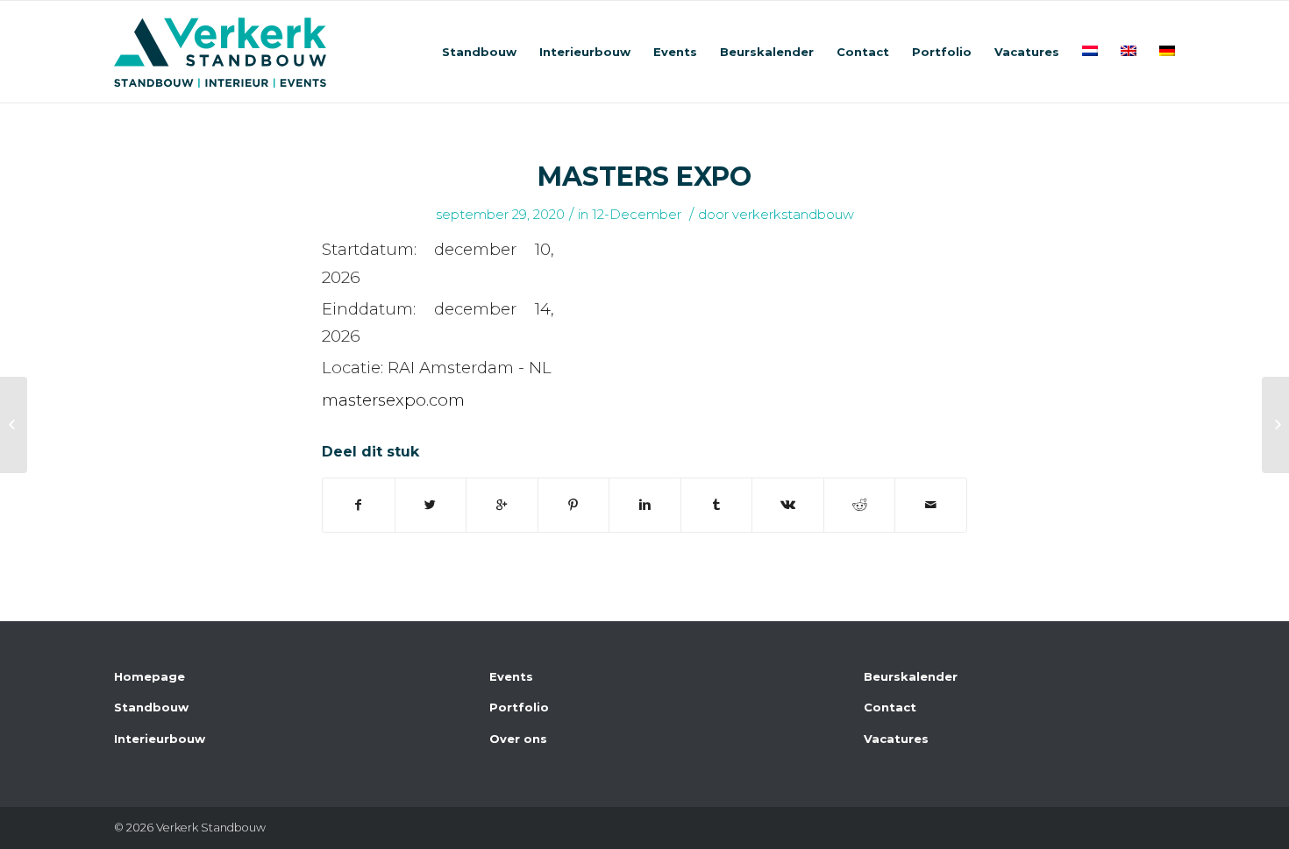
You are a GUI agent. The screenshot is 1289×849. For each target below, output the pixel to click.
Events (511, 676)
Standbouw (151, 707)
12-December (636, 215)
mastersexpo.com (393, 400)
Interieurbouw (159, 739)
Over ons (518, 739)
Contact (890, 707)
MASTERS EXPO (644, 176)
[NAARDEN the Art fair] (13, 425)
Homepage (149, 676)
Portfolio (519, 707)
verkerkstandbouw (793, 215)
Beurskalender (911, 676)
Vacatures (896, 739)
